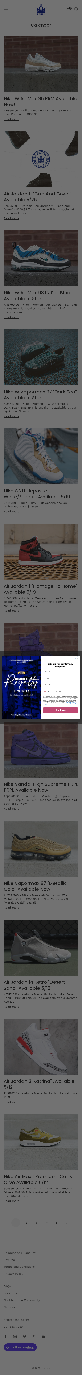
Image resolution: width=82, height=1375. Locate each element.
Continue (60, 710)
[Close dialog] (77, 658)
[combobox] (46, 691)
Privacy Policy (71, 702)
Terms (45, 704)
